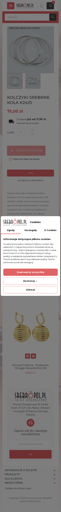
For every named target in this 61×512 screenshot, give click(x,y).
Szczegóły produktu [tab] (30, 180)
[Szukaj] (52, 17)
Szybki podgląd (27, 356)
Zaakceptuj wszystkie (30, 272)
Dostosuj (29, 281)
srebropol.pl (35, 498)
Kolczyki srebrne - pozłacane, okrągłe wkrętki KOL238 (30, 367)
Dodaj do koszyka (29, 150)
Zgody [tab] (11, 230)
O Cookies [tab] (50, 230)
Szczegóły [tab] (30, 230)
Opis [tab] (30, 173)
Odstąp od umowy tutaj (18, 488)
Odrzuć (30, 289)
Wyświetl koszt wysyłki (27, 123)
